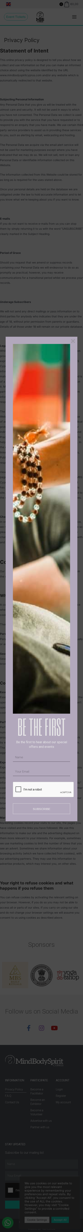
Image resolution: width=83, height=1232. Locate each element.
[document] (41, 616)
